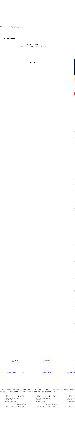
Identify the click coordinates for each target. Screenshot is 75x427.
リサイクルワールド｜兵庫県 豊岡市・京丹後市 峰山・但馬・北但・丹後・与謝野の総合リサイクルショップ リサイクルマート (22, 10)
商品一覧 (8, 389)
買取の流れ (16, 389)
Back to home (34, 62)
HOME (2, 389)
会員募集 (2, 391)
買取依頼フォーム (26, 389)
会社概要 (22, 391)
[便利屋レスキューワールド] (15, 372)
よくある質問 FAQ (57, 18)
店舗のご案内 (37, 389)
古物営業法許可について (49, 391)
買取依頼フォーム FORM (33, 18)
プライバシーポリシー (33, 391)
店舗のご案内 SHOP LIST (46, 18)
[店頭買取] (47, 361)
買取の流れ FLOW (21, 18)
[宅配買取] (15, 361)
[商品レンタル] (46, 372)
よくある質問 (47, 389)
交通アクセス (57, 389)
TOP (1, 27)
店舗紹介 (65, 389)
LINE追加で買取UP (12, 391)
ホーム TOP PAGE (3, 18)
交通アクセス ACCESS (68, 18)
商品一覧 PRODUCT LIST (11, 18)
